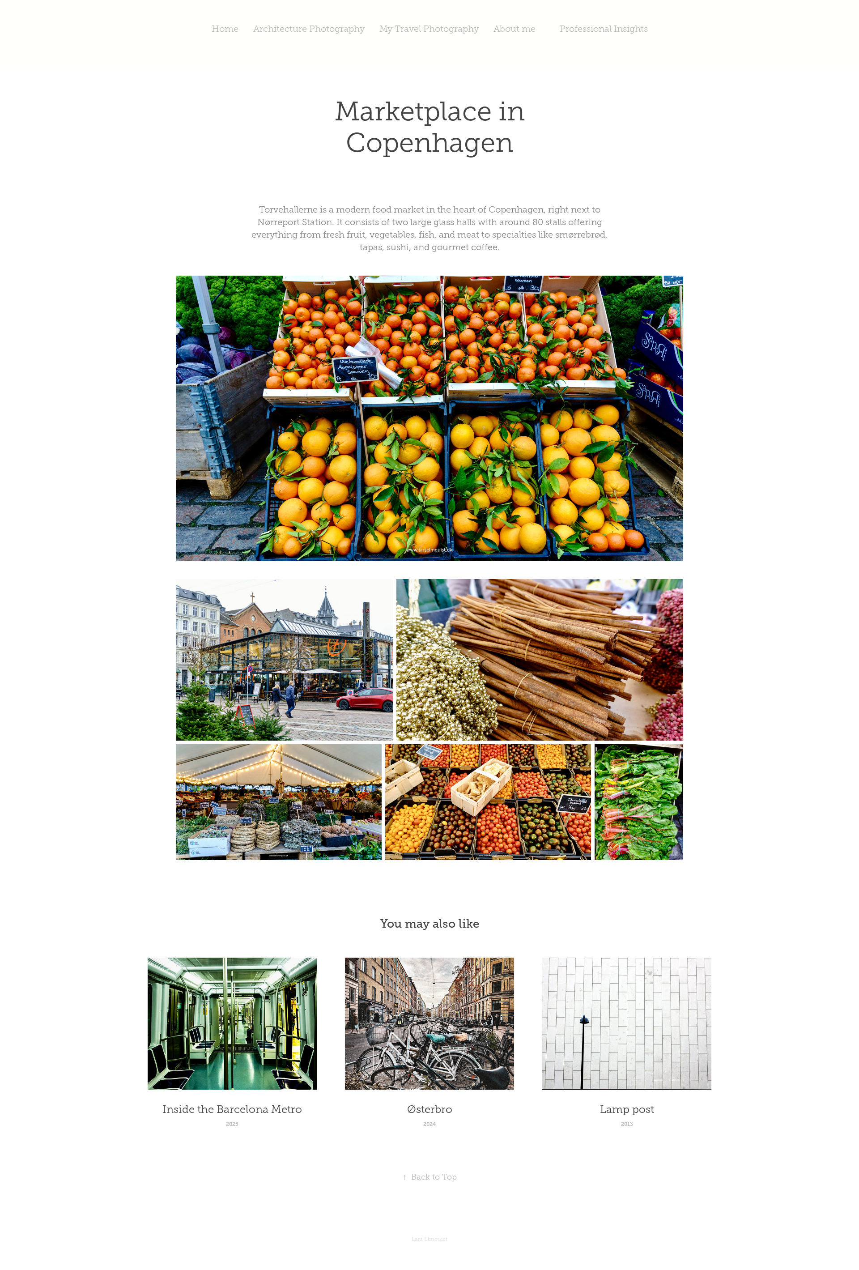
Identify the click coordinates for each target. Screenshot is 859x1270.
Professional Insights (604, 29)
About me (514, 29)
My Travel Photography (429, 29)
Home (225, 29)
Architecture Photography (309, 29)
